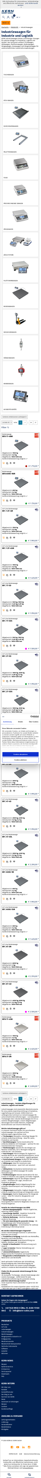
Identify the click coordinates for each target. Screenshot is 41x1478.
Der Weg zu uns (6, 1394)
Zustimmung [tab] (7, 722)
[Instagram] (29, 1447)
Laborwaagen (6, 1329)
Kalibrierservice (7, 1367)
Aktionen (4, 1353)
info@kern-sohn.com (23, 1310)
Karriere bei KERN (7, 1397)
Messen (4, 1364)
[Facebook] (12, 1447)
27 (35, 422)
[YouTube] (17, 1447)
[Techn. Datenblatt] (10, 463)
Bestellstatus (6, 1427)
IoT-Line (4, 1327)
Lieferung (4, 1422)
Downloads (5, 1374)
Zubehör (4, 1351)
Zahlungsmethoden (8, 1420)
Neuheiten (5, 1324)
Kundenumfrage (7, 1409)
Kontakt (4, 1390)
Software (4, 1349)
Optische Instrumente (9, 1346)
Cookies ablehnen (20, 760)
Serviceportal (6, 1371)
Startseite (5, 27)
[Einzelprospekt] (14, 463)
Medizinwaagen (6, 1334)
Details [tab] (20, 722)
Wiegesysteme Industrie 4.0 (11, 1336)
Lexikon (4, 1406)
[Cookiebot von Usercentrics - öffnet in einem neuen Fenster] (30, 717)
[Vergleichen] (7, 463)
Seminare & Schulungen (10, 1402)
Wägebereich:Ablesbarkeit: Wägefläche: (13, 604)
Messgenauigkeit (15, 1209)
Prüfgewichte (6, 1339)
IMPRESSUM (13, 1454)
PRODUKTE (14, 27)
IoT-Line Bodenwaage (10, 510)
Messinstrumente (7, 1341)
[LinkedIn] (23, 1447)
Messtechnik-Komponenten (11, 1344)
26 (31, 422)
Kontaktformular (7, 1392)
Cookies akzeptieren (20, 754)
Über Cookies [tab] (33, 722)
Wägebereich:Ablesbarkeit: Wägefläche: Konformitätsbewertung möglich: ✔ (14, 456)
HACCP (28, 1157)
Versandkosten (6, 1424)
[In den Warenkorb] (3, 463)
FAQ (2, 1376)
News (3, 1399)
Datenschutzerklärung (32, 1454)
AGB (20, 1454)
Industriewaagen (27, 27)
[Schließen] (21, 7)
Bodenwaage (7, 435)
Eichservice (5, 1369)
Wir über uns (5, 1387)
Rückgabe (4, 1429)
